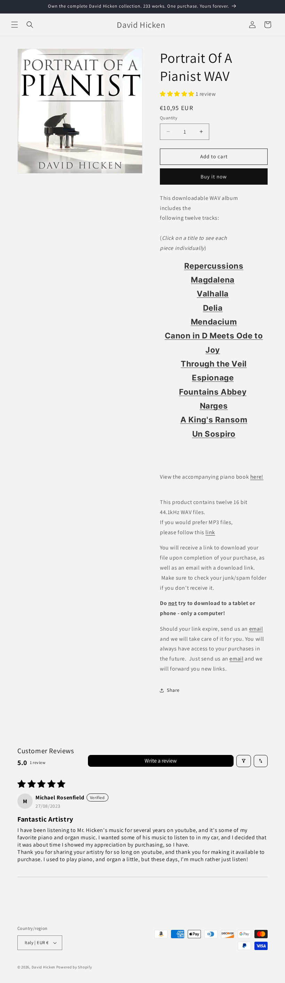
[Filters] (243, 761)
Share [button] (173, 690)
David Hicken (43, 967)
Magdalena (212, 279)
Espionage (213, 377)
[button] (14, 24)
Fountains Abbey (212, 391)
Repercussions (214, 265)
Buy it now (214, 176)
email (256, 628)
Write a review (161, 760)
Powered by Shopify (74, 967)
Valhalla (213, 293)
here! (256, 476)
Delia (213, 307)
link (210, 532)
